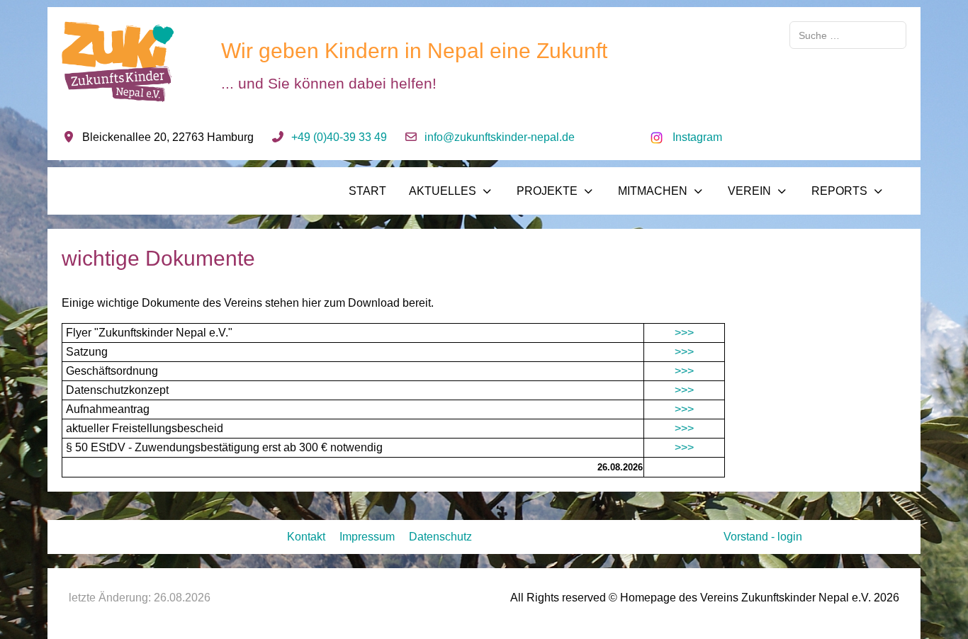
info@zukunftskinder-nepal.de (499, 137)
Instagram (697, 137)
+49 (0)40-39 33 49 (339, 137)
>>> (684, 333)
